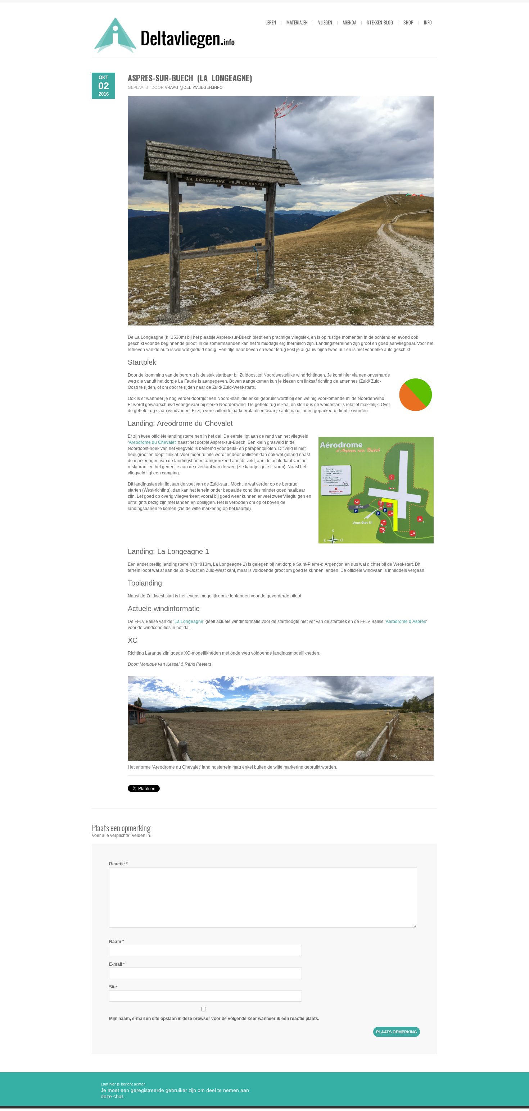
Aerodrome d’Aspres (406, 621)
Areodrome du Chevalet (152, 442)
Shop (408, 22)
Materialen (297, 22)
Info (428, 22)
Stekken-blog (380, 22)
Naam (116, 941)
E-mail (117, 964)
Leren (271, 22)
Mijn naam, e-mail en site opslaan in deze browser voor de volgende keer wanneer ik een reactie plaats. (214, 1018)
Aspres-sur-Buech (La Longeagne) (190, 77)
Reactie (118, 863)
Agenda (349, 22)
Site (113, 986)
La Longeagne (189, 621)
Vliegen (325, 22)
